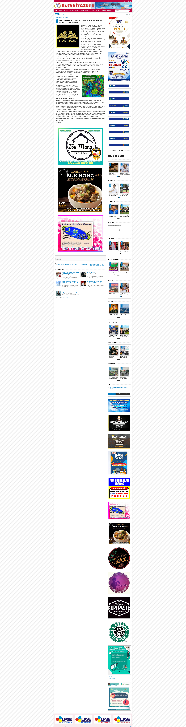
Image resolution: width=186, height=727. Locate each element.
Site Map (111, 676)
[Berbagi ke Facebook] (60, 259)
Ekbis (59, 257)
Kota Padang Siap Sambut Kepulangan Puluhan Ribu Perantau (124, 252)
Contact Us (111, 679)
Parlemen (72, 10)
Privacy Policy (112, 678)
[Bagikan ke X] (59, 259)
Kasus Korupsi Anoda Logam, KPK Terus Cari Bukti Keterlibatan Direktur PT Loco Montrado (80, 21)
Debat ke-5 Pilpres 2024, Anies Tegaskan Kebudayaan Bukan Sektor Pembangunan (125, 273)
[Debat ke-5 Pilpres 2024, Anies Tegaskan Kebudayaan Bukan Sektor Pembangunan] (125, 267)
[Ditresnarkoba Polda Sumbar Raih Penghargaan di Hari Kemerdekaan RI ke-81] (114, 329)
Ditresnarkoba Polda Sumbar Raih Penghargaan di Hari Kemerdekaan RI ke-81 (113, 336)
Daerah (81, 10)
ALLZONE (126, 393)
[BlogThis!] (57, 259)
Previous (130, 169)
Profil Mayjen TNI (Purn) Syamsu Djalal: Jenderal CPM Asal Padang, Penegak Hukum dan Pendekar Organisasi (113, 315)
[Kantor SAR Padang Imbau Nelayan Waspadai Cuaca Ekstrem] (123, 371)
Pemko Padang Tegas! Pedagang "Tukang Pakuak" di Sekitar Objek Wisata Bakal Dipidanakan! (113, 252)
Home (56, 10)
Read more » (70, 278)
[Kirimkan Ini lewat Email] (56, 259)
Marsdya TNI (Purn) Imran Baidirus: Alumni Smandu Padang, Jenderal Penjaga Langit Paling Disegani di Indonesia (124, 315)
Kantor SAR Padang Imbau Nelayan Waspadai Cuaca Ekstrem (122, 377)
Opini (93, 10)
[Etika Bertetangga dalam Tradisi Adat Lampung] (114, 267)
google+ (129, 1)
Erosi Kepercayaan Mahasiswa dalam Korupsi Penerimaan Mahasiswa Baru (76, 14)
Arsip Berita (119, 393)
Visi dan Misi (98, 10)
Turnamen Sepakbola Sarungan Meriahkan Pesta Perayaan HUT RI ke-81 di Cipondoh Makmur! (125, 215)
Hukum (76, 10)
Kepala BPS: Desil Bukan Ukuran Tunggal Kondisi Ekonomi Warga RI (113, 357)
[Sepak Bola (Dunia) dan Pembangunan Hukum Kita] (125, 288)
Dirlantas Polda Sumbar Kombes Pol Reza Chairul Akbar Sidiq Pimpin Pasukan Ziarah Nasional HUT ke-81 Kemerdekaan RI (125, 336)
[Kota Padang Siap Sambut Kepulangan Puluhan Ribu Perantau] (125, 246)
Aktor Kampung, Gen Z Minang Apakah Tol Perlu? (125, 174)
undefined (71, 274)
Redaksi (60, 10)
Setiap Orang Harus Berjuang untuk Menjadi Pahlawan (113, 194)
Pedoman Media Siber (107, 10)
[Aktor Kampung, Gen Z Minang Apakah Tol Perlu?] (125, 167)
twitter (125, 1)
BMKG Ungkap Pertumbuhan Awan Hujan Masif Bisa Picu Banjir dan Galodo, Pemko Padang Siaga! (112, 377)
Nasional (66, 10)
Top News (112, 393)
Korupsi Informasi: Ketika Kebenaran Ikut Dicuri (124, 357)
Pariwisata (87, 10)
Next (108, 169)
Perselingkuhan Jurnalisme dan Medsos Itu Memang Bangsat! (113, 174)
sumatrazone (57, 726)
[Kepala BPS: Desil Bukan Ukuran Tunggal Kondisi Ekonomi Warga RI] (114, 350)
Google (130, 726)
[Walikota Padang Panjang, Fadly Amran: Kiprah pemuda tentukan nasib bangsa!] (125, 188)
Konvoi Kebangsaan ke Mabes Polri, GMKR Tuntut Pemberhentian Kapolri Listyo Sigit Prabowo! (113, 215)
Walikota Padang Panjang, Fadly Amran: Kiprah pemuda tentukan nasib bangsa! (124, 194)
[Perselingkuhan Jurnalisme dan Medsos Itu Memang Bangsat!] (114, 167)
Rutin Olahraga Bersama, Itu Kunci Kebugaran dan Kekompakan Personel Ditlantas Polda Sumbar (113, 294)
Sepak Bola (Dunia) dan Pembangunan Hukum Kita (124, 294)
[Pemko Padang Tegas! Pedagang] (114, 246)
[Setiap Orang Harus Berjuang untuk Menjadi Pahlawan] (114, 188)
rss (130, 1)
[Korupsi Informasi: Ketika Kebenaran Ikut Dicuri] (125, 350)
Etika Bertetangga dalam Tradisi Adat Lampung (113, 273)
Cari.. (130, 11)
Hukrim (62, 257)
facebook (127, 1)
